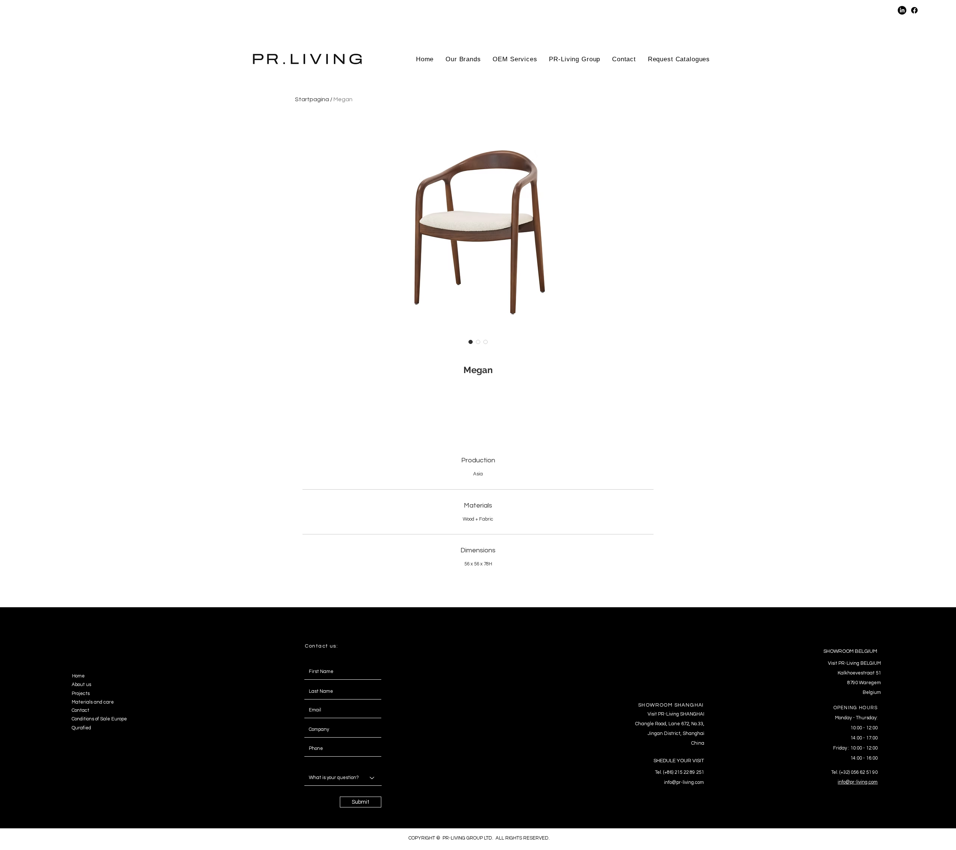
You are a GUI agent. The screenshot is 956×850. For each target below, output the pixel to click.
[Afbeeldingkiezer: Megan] (470, 341)
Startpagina (312, 99)
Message (312, 762)
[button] (837, 10)
